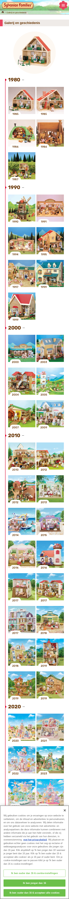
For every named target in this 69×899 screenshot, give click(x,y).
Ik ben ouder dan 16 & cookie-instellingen (34, 873)
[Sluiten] (65, 810)
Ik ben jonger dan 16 (34, 883)
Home (3, 12)
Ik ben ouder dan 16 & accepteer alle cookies (35, 892)
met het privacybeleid (35, 839)
